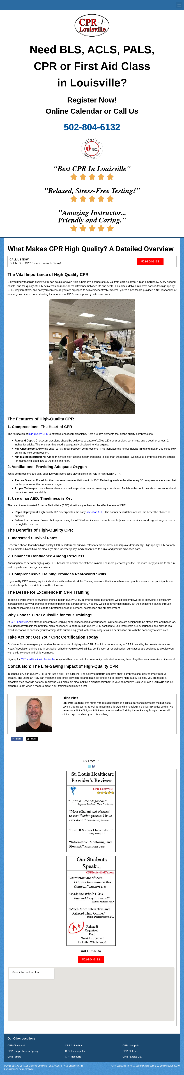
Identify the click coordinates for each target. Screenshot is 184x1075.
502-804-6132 (92, 127)
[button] (179, 5)
